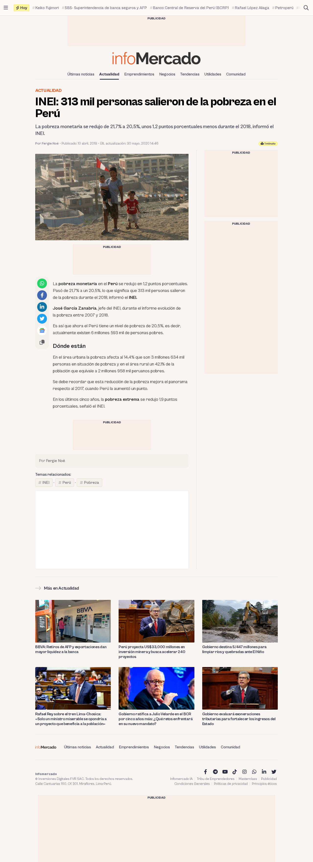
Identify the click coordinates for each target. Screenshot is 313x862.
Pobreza (91, 482)
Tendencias (190, 74)
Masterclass (248, 779)
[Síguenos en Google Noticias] (42, 330)
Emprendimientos (139, 74)
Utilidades (212, 74)
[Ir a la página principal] (156, 58)
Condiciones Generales (192, 784)
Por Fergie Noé (47, 144)
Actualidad (109, 74)
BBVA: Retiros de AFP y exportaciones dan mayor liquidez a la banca (70, 649)
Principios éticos (264, 784)
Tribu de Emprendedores (216, 779)
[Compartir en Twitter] (42, 319)
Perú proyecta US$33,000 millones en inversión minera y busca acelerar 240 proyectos (152, 652)
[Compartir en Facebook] (42, 295)
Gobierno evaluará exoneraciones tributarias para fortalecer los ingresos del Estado (239, 719)
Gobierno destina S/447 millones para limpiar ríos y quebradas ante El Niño (234, 649)
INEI (45, 482)
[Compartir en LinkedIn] (42, 307)
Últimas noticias (80, 74)
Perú (66, 482)
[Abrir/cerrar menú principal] (6, 8)
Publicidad (269, 779)
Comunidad (236, 74)
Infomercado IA (181, 779)
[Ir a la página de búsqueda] (306, 8)
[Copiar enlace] (42, 342)
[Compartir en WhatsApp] (42, 283)
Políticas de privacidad (231, 784)
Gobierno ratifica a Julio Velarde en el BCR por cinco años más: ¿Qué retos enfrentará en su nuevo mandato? (155, 719)
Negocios (167, 74)
